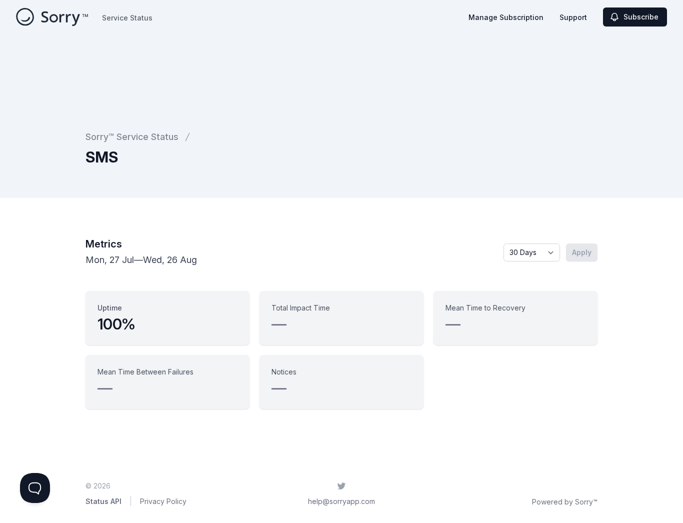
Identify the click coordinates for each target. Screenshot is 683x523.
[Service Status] (52, 17)
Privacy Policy (163, 501)
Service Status (127, 18)
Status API (104, 501)
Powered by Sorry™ (565, 502)
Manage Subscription (506, 17)
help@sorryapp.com (341, 501)
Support (573, 17)
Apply (582, 252)
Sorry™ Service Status (132, 137)
